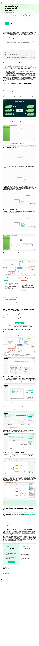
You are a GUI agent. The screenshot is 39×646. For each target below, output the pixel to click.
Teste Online (27, 562)
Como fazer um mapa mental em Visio (9, 299)
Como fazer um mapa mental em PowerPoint (11, 301)
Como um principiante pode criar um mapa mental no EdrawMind (17, 55)
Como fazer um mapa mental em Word (10, 297)
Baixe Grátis (7, 24)
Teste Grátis (18, 323)
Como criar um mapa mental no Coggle (12, 54)
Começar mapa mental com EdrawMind (12, 58)
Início (4, 29)
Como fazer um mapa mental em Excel (10, 302)
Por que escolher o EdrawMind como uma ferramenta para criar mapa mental (20, 57)
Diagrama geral (8, 29)
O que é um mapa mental (10, 52)
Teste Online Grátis (14, 24)
